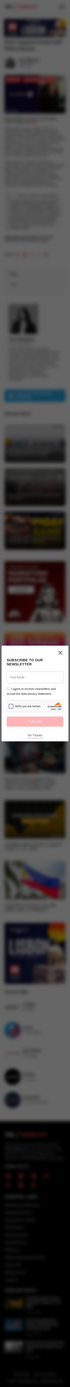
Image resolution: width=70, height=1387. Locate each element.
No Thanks (35, 735)
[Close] (60, 653)
